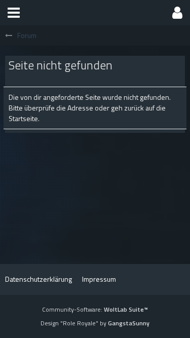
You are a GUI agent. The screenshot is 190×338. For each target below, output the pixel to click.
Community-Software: (95, 309)
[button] (13, 13)
